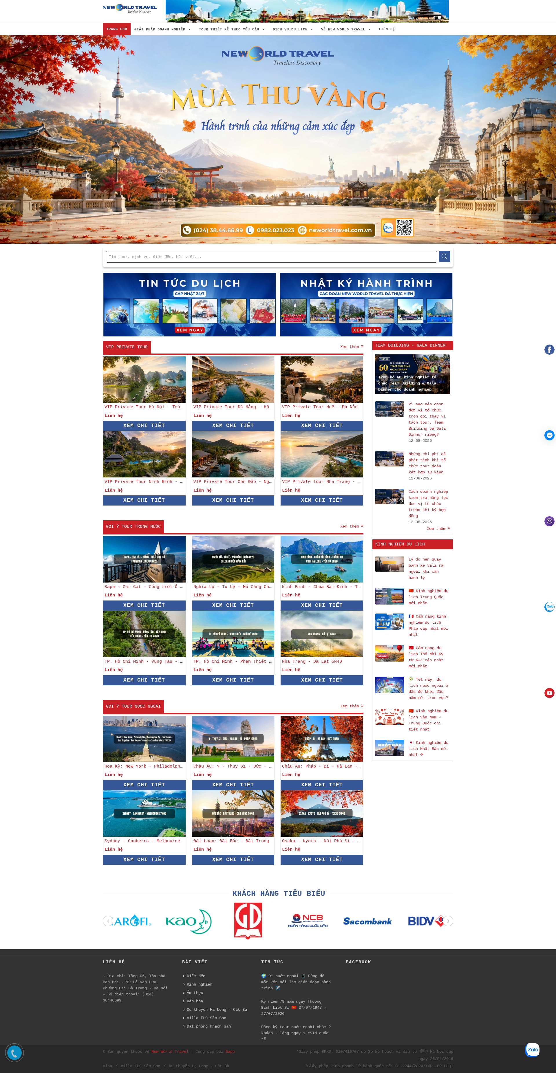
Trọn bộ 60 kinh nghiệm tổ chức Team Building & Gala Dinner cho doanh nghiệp (407, 383)
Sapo (230, 1051)
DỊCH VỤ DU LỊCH (291, 30)
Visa (107, 1066)
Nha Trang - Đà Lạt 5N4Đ (312, 661)
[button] (41, 139)
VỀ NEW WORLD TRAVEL (344, 30)
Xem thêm (350, 347)
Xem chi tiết (144, 426)
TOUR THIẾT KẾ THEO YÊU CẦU (230, 30)
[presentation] (127, 347)
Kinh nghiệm (199, 984)
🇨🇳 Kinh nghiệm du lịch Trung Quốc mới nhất (428, 597)
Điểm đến (196, 976)
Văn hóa (195, 1001)
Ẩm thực (195, 992)
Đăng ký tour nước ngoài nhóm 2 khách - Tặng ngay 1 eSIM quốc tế (296, 1033)
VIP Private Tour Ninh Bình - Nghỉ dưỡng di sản (164, 481)
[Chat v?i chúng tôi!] (549, 435)
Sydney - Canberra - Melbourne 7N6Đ (149, 841)
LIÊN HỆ (387, 29)
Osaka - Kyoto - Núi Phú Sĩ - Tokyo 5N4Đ (333, 841)
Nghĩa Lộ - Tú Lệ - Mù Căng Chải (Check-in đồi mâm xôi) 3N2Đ (270, 587)
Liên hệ (114, 415)
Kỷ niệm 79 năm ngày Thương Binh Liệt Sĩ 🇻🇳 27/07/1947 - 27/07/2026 (293, 1007)
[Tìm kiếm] (444, 256)
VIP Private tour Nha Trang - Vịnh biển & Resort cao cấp (353, 481)
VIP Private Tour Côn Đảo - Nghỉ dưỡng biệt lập (253, 481)
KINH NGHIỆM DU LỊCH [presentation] (400, 544)
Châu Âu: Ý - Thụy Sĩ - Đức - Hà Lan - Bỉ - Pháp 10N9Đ (262, 766)
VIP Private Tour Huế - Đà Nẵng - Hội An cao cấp (343, 407)
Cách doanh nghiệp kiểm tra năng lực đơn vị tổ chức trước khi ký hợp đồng (428, 503)
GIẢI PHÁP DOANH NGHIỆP (161, 30)
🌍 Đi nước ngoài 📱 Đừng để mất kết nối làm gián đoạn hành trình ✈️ (296, 982)
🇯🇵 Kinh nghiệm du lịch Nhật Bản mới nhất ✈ (428, 748)
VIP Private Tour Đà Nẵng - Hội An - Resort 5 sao (256, 407)
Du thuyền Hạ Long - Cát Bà (217, 1009)
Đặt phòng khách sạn (209, 1026)
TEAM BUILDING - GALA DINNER (410, 345)
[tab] (127, 347)
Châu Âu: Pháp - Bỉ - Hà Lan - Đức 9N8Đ (331, 766)
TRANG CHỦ (116, 29)
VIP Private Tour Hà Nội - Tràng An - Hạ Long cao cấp (172, 407)
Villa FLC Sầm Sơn (206, 1018)
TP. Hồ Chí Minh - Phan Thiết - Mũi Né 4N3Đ (248, 661)
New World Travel (170, 1051)
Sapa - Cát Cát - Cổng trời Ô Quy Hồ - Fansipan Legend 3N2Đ (180, 587)
